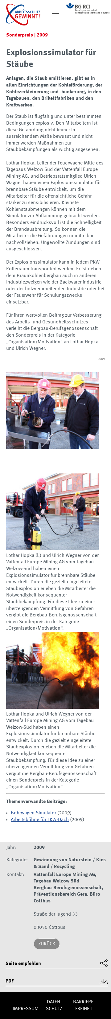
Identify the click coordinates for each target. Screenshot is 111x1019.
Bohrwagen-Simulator (33, 813)
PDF (10, 981)
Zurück (46, 944)
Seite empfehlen (23, 963)
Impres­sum (26, 1008)
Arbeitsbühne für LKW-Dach (40, 819)
